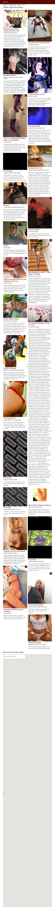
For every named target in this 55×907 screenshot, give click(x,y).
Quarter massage (10, 368)
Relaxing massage (34, 642)
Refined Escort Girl (35, 168)
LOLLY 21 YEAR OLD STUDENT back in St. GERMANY (15, 139)
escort (6, 246)
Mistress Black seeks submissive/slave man (11, 30)
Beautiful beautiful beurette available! (13, 610)
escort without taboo (11, 319)
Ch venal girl (8, 171)
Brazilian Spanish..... (11, 75)
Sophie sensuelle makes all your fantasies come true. (15, 280)
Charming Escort (10, 418)
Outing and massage (35, 605)
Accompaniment (34, 126)
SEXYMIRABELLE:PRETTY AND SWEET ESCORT (39, 273)
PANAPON (5, 2)
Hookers (5, 5)
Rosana (6, 205)
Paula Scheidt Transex (36, 94)
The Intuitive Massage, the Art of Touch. (39, 324)
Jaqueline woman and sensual (14, 551)
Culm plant (7, 507)
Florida (19, 5)
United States (12, 5)
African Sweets (33, 229)
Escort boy (8, 478)
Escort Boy (32, 559)
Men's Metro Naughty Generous (39, 505)
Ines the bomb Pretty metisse (38, 43)
